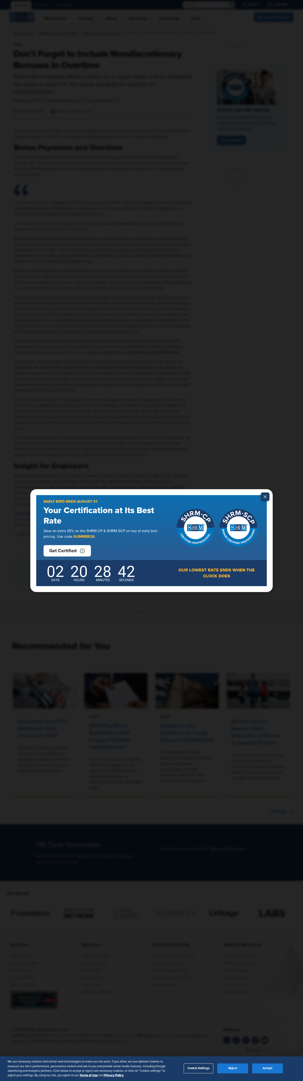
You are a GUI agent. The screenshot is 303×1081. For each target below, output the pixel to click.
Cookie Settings (198, 1068)
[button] (67, 550)
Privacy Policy (114, 1075)
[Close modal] (265, 497)
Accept (267, 1068)
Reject (232, 1068)
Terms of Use (89, 1075)
